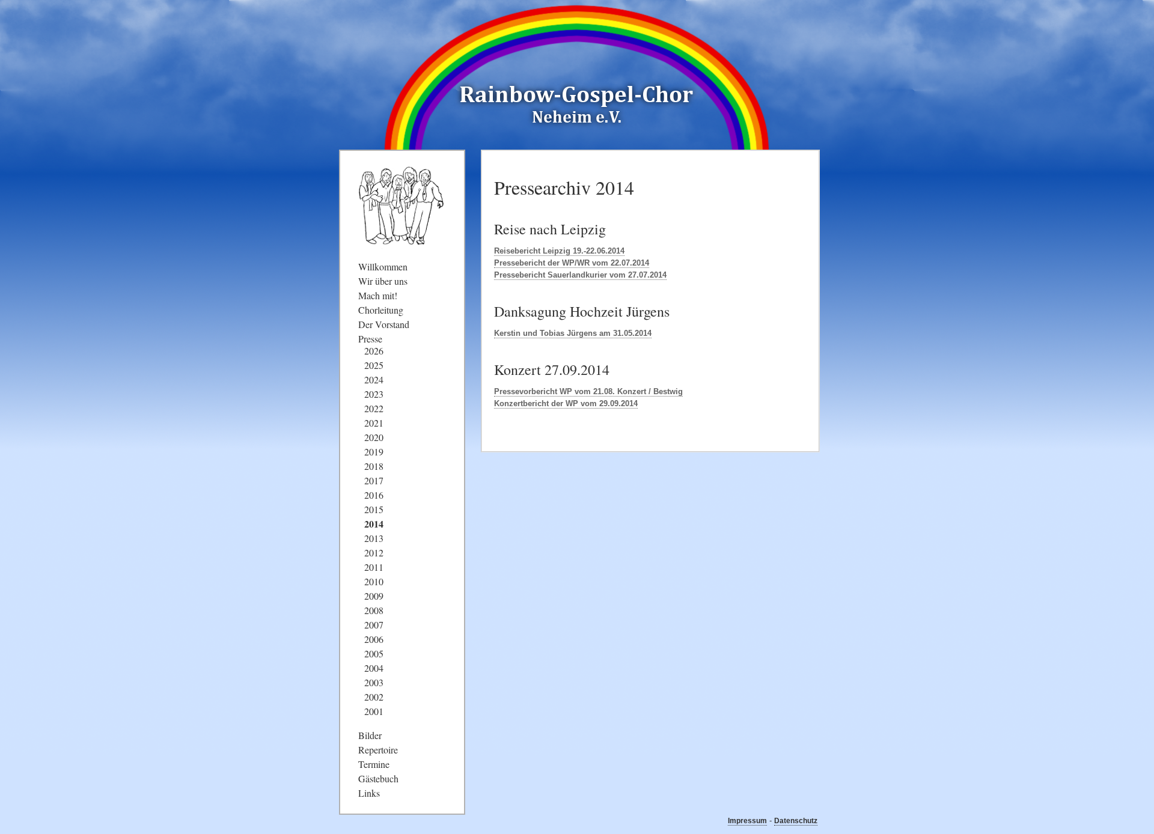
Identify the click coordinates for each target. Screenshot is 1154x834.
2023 (373, 394)
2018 (373, 466)
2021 (373, 422)
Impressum (747, 821)
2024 (373, 379)
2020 (373, 437)
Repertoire (378, 749)
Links (369, 793)
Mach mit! (377, 295)
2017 (373, 480)
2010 (373, 581)
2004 (373, 668)
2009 (373, 595)
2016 (373, 495)
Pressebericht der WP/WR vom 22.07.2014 (571, 262)
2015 (373, 509)
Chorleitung (380, 309)
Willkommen (383, 266)
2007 (373, 624)
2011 (373, 567)
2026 (373, 350)
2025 (373, 365)
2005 (373, 653)
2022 (373, 408)
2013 (373, 538)
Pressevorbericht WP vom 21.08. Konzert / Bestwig (588, 391)
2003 (373, 682)
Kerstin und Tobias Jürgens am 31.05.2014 (573, 333)
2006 (373, 639)
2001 (373, 711)
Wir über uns (383, 281)
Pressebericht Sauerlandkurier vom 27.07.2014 (580, 274)
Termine (373, 764)
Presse (370, 338)
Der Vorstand (383, 324)
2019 (373, 451)
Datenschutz (795, 821)
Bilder (370, 735)
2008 (373, 610)
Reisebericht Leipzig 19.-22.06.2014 (559, 250)
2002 (373, 696)
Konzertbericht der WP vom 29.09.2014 (566, 403)
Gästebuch (378, 778)
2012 (373, 552)
